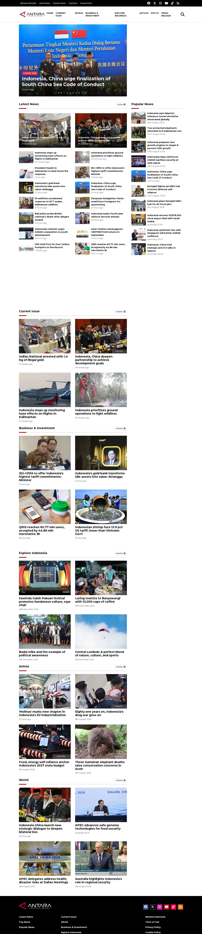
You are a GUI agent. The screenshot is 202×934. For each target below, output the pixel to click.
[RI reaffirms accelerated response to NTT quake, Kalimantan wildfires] (26, 202)
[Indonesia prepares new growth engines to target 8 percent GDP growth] (138, 146)
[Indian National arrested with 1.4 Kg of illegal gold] (45, 130)
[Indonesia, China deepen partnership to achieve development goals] (101, 130)
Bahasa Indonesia (28, 3)
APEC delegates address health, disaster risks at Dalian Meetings (43, 880)
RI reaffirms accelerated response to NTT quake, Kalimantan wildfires (48, 201)
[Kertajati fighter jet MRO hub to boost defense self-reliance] (138, 190)
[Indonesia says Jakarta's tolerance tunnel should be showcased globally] (138, 117)
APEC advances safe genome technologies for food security (98, 826)
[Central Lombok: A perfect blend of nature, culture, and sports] (101, 631)
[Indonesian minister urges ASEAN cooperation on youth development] (26, 233)
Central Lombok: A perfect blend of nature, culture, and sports (99, 653)
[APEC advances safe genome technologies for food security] (101, 804)
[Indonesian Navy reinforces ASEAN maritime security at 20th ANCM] (138, 161)
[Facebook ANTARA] (148, 3)
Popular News (59, 3)
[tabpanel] (73, 60)
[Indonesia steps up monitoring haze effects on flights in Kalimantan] (26, 157)
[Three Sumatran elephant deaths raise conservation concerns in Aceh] (101, 741)
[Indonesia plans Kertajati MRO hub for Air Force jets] (138, 205)
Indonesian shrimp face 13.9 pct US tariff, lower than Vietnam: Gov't (99, 530)
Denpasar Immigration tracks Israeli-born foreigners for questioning (107, 201)
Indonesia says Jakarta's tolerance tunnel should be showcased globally (162, 116)
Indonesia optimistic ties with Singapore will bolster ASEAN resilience (164, 233)
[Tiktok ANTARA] (172, 3)
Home (50, 13)
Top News (72, 3)
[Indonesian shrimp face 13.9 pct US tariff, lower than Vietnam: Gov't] (101, 506)
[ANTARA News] (32, 14)
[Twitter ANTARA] (154, 3)
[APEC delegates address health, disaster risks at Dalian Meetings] (45, 858)
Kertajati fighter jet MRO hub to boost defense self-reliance (163, 189)
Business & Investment (92, 14)
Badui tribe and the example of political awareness (42, 653)
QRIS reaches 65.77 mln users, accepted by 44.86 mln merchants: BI (108, 247)
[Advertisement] (157, 45)
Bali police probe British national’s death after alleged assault (52, 216)
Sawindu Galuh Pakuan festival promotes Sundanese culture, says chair (45, 601)
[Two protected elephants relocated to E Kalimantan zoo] (138, 132)
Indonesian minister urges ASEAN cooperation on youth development (51, 232)
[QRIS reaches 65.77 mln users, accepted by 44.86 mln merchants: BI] (82, 248)
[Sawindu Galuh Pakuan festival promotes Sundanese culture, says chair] (45, 577)
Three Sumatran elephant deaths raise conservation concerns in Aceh (100, 765)
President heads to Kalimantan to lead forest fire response (51, 171)
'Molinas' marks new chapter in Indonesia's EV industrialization (42, 713)
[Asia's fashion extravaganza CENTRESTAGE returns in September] (82, 233)
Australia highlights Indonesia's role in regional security (98, 880)
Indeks (120, 311)
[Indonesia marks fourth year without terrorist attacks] (82, 218)
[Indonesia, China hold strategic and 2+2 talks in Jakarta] (138, 249)
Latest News (44, 3)
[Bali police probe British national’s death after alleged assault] (26, 218)
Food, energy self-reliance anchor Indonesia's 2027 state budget (44, 763)
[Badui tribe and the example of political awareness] (45, 631)
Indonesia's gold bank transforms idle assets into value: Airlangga (50, 186)
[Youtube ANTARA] (166, 3)
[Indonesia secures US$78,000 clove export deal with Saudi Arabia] (138, 219)
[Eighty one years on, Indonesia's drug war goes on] (101, 691)
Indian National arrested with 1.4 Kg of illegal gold (43, 358)
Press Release (166, 14)
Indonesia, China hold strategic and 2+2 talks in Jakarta (161, 247)
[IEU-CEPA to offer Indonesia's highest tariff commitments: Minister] (82, 172)
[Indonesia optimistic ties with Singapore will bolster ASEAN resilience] (138, 234)
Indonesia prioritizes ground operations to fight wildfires (96, 411)
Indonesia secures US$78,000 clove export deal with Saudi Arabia (164, 218)
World (79, 13)
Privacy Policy (153, 927)
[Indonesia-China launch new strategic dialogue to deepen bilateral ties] (45, 804)
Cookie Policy (153, 932)
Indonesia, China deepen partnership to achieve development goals (94, 360)
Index (120, 104)
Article (143, 13)
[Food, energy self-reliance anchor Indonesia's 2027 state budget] (45, 741)
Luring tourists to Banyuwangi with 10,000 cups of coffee (97, 599)
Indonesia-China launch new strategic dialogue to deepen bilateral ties (40, 828)
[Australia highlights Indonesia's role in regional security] (101, 858)
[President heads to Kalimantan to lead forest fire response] (26, 172)
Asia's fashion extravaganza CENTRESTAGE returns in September (107, 232)
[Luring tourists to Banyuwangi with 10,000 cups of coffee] (101, 577)
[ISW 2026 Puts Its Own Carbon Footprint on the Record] (26, 248)
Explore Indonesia (120, 14)
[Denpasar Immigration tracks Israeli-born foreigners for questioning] (82, 202)
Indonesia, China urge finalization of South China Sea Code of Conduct (66, 81)
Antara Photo (86, 3)
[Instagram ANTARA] (160, 3)
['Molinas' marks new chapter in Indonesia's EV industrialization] (45, 691)
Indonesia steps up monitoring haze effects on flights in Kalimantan (50, 155)
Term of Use (152, 922)
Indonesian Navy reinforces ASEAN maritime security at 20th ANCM (162, 160)
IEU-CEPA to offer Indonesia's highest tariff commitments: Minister (108, 171)
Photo (155, 13)
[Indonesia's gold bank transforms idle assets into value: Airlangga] (26, 187)
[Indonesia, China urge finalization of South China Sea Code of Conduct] (82, 187)
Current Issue (61, 14)
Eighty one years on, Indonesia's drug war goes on (99, 713)
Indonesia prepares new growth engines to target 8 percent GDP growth (162, 145)
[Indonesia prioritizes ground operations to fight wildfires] (82, 157)
